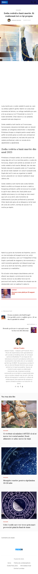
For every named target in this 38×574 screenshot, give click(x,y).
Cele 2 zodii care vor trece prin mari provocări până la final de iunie (19, 526)
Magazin (18, 10)
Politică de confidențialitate (22, 563)
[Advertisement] (19, 83)
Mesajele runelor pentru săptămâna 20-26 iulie (19, 481)
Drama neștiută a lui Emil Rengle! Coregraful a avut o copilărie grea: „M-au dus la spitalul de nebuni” (22, 317)
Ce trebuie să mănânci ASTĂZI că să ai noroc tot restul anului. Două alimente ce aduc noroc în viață (19, 436)
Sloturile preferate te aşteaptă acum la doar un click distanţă (15, 330)
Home (9, 563)
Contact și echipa (19, 568)
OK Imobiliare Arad (25, 566)
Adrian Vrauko (16, 20)
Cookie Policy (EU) (12, 566)
